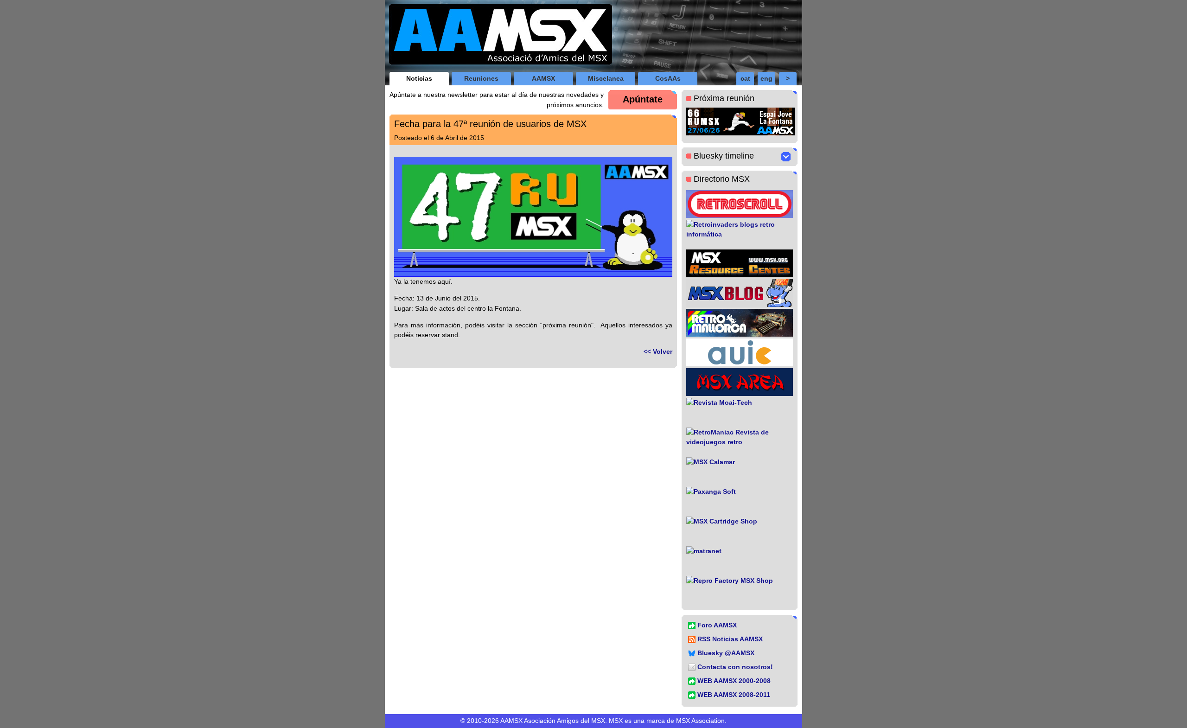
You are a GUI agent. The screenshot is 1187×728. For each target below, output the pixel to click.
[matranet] (739, 560)
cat (745, 78)
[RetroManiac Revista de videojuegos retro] (739, 441)
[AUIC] (739, 352)
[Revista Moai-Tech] (739, 412)
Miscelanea (606, 78)
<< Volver (658, 351)
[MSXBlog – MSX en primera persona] (739, 293)
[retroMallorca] (739, 323)
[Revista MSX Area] (739, 382)
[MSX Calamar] (739, 471)
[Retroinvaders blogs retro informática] (739, 234)
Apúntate (643, 99)
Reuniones (481, 78)
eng (766, 78)
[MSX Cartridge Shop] (739, 530)
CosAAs (668, 78)
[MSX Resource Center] (739, 263)
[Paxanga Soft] (739, 501)
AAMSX (543, 78)
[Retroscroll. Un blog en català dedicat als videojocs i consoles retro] (739, 204)
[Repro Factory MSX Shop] (739, 590)
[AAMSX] (498, 36)
